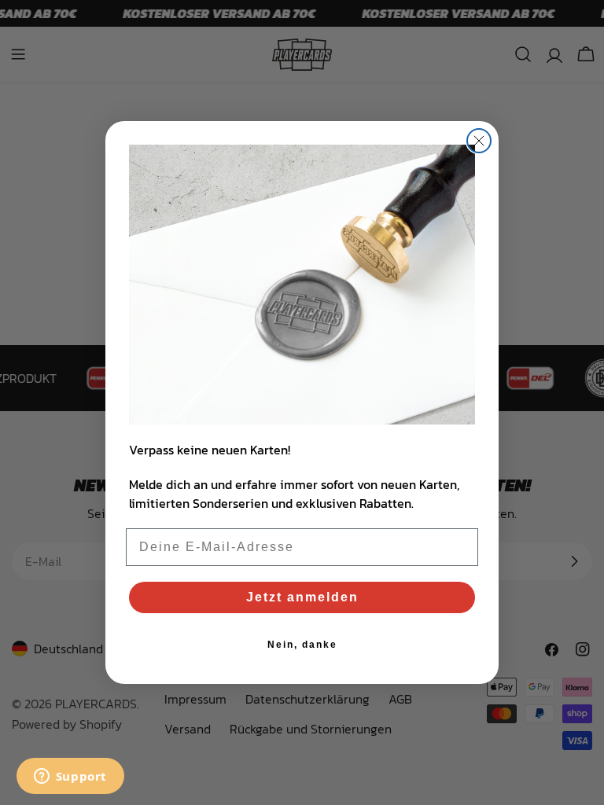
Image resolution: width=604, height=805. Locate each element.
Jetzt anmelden (302, 597)
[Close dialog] (479, 141)
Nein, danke (302, 644)
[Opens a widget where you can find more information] (70, 777)
